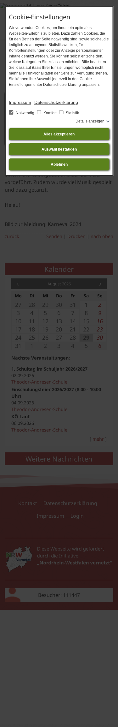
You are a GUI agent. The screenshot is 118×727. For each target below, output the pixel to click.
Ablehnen (59, 164)
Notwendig (25, 113)
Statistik (72, 113)
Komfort (50, 113)
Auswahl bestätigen (59, 149)
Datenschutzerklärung (56, 102)
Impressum (20, 102)
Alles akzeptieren (59, 134)
